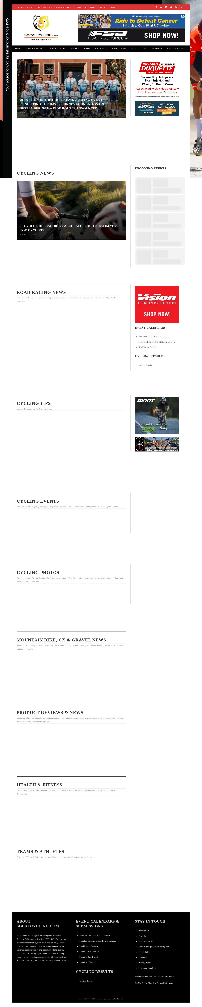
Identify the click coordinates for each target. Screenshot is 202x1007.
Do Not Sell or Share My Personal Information (154, 983)
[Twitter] (171, 7)
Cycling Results (145, 365)
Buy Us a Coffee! (146, 941)
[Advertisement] (157, 513)
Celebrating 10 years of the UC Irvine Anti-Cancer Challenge (33, 825)
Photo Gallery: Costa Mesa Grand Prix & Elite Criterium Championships (70, 345)
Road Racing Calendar (148, 347)
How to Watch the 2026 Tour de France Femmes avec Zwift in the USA (33, 900)
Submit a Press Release (89, 952)
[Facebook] (156, 7)
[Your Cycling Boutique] (157, 444)
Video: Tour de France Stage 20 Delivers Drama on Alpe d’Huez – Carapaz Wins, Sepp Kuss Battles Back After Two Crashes (109, 903)
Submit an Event (86, 962)
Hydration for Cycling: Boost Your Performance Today (69, 698)
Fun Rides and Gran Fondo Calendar (154, 336)
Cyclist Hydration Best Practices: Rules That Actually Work (106, 153)
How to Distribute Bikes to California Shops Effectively (33, 487)
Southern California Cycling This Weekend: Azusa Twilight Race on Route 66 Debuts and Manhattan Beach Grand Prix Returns (71, 555)
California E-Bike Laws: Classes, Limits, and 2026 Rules (68, 452)
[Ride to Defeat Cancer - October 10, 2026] (131, 21)
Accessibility (144, 931)
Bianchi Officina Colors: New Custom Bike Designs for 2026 (31, 761)
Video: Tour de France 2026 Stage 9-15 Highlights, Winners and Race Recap (32, 386)
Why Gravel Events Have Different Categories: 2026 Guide (32, 689)
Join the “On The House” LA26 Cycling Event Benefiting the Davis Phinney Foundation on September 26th (33, 546)
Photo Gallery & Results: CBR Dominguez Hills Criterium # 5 (69, 625)
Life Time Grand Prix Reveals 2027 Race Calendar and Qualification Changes (33, 345)
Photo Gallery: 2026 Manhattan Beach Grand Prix (68, 386)
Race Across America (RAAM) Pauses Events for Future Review (33, 278)
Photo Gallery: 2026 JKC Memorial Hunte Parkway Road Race (107, 625)
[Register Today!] (157, 108)
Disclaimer (143, 957)
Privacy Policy (145, 963)
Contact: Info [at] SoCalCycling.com (154, 947)
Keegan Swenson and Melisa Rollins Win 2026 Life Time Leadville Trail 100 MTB (70, 278)
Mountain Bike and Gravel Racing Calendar (157, 342)
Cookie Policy (144, 952)
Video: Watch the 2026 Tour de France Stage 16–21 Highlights (70, 902)
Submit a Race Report (88, 957)
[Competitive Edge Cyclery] (157, 415)
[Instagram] (166, 7)
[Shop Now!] (157, 304)
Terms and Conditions (148, 968)
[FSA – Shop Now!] (131, 35)
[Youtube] (176, 7)
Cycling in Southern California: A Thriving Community (67, 837)
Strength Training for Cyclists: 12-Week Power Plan (68, 487)
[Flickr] (161, 7)
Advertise (143, 936)
